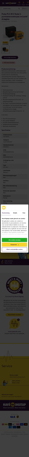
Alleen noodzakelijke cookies (14, 249)
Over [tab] (24, 213)
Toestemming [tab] (6, 213)
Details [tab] (15, 213)
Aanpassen (13, 244)
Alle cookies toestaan (15, 240)
